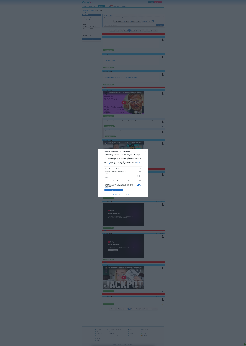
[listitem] (123, 168)
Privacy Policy (130, 194)
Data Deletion (116, 194)
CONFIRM (113, 190)
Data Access (123, 194)
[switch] (139, 171)
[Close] (145, 151)
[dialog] (123, 173)
